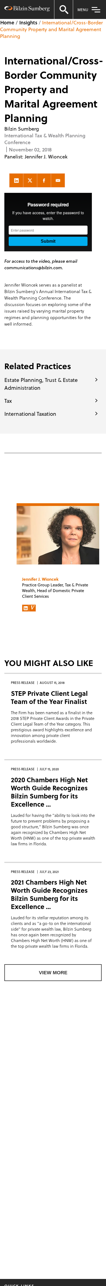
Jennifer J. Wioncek (46, 156)
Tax (8, 400)
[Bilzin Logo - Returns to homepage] (27, 9)
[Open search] (63, 9)
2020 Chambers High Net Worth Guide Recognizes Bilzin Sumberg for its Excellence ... (49, 792)
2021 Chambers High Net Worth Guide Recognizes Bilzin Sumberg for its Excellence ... (49, 894)
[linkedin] (16, 180)
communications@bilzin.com (33, 267)
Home (7, 22)
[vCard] (32, 608)
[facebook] (44, 180)
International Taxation (30, 413)
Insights (28, 22)
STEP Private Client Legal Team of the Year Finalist (49, 697)
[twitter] (30, 180)
